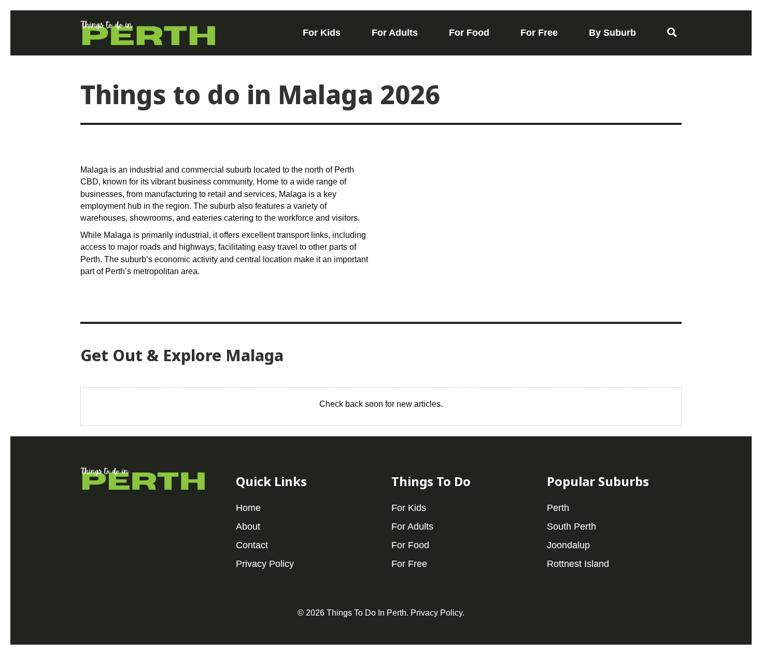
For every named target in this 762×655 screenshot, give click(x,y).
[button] (672, 33)
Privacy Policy (436, 612)
